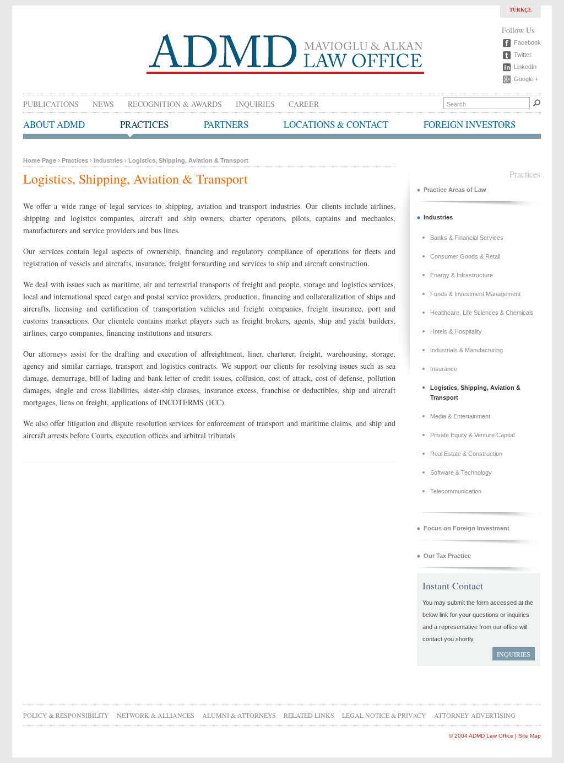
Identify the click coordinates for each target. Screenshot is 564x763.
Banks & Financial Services (466, 237)
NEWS (103, 104)
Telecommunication (455, 491)
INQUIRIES (255, 104)
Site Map (529, 736)
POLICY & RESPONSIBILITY (66, 715)
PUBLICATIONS (51, 104)
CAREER (304, 104)
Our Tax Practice (447, 555)
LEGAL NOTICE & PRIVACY (384, 715)
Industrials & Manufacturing (466, 350)
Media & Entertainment (460, 416)
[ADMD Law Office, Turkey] (285, 73)
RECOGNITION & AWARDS (175, 104)
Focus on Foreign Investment (466, 528)
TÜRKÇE (520, 10)
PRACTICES (144, 124)
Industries (108, 160)
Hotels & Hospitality (456, 331)
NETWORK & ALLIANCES (155, 715)
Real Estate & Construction (466, 453)
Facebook (527, 42)
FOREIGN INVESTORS (470, 124)
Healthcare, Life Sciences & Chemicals (482, 312)
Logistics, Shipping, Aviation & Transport (188, 160)
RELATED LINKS (309, 715)
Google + (526, 79)
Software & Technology (461, 472)
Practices (75, 160)
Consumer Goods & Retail (465, 256)
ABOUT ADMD (54, 124)
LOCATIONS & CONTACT (336, 124)
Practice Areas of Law (455, 189)
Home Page (39, 160)
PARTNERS (226, 124)
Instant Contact (452, 585)
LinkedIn (525, 66)
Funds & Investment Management (475, 294)
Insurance (443, 369)
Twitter (523, 54)
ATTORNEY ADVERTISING (475, 715)
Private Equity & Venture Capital (472, 435)
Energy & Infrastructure (461, 275)
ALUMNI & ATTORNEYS (239, 715)
